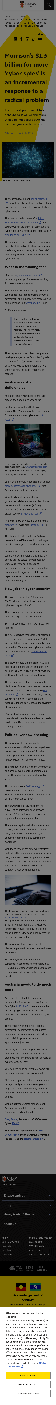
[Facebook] (21, 39)
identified (37, 524)
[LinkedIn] (15, 39)
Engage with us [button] (14, 1195)
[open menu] (7, 5)
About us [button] (10, 1224)
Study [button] (8, 1205)
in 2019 (22, 1006)
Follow (40, 34)
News (23, 16)
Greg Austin (11, 1119)
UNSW (7, 16)
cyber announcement (29, 275)
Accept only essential (28, 1384)
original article (34, 1138)
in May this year (32, 513)
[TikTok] (33, 39)
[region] (28, 1356)
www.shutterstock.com (36, 467)
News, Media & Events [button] (19, 1214)
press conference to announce (23, 485)
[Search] (49, 5)
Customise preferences (28, 1393)
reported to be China (18, 235)
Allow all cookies (28, 1375)
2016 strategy (35, 786)
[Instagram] (27, 39)
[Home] (28, 4)
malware (12, 524)
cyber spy (33, 303)
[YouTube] (39, 39)
